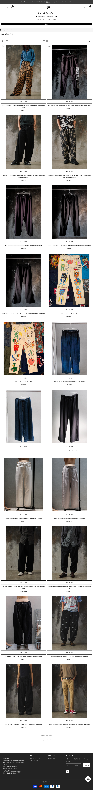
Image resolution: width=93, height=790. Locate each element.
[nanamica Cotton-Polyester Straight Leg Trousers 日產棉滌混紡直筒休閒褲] (23, 484)
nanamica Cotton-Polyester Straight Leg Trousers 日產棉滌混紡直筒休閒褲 (23, 518)
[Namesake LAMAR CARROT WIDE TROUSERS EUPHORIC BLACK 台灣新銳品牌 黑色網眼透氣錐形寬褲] (23, 142)
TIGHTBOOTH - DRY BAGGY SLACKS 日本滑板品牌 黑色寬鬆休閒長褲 (23, 656)
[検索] (8, 7)
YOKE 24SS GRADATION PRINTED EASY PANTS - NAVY (69, 382)
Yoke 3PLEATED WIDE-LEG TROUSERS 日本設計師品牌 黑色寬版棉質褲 (23, 724)
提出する (87, 765)
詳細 (46, 24)
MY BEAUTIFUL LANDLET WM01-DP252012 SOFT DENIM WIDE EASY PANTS (23, 450)
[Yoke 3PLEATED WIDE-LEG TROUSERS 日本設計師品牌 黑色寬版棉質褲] (23, 691)
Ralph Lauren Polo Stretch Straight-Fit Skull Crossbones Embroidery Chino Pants (69, 724)
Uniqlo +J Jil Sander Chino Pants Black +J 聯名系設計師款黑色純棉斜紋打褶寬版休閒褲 (69, 245)
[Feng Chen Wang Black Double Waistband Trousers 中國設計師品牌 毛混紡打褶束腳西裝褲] (69, 553)
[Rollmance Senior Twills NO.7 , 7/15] (69, 280)
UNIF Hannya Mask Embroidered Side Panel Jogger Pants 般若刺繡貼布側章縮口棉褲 (69, 105)
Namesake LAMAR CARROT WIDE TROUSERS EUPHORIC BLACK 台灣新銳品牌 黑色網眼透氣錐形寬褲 (23, 176)
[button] (44, 41)
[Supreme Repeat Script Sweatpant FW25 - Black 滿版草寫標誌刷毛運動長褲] (69, 623)
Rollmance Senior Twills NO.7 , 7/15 (69, 313)
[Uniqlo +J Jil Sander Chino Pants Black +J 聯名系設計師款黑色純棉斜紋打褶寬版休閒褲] (69, 212)
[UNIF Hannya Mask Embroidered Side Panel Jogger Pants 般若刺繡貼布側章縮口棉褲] (69, 72)
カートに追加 (23, 101)
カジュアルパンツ (7, 30)
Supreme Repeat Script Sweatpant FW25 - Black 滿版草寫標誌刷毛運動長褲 (69, 656)
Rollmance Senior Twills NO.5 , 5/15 (23, 382)
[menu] (2, 7)
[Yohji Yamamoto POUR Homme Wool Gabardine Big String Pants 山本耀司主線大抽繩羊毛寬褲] (23, 553)
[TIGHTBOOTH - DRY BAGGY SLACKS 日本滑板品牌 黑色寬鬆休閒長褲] (23, 623)
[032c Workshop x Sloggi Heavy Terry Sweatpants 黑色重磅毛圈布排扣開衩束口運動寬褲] (23, 280)
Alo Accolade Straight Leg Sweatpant (69, 450)
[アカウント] (85, 7)
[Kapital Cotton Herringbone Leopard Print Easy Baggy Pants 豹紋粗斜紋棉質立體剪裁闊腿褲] (23, 72)
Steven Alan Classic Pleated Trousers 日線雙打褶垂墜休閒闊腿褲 (69, 518)
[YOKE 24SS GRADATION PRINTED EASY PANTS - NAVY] (69, 348)
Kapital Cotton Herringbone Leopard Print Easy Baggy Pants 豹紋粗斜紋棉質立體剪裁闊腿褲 (23, 106)
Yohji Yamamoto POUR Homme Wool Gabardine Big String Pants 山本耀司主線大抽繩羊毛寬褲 (23, 587)
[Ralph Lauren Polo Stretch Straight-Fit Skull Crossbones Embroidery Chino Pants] (69, 691)
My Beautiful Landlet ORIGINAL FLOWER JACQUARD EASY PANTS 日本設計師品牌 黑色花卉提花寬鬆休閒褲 (69, 176)
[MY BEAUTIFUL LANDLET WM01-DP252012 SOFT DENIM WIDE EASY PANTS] (23, 416)
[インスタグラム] (67, 771)
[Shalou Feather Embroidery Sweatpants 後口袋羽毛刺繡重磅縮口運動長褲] (23, 212)
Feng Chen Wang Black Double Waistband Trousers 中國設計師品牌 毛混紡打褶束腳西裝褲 (69, 587)
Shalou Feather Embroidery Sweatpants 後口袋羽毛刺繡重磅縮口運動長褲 (23, 245)
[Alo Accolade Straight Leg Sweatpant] (69, 416)
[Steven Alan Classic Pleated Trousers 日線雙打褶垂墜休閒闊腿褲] (69, 484)
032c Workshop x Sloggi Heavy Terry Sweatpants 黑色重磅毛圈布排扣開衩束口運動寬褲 (23, 313)
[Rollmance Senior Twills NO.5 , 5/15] (23, 348)
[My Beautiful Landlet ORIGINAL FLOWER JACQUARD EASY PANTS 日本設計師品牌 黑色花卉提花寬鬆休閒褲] (69, 142)
